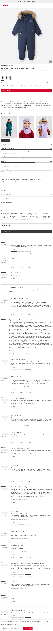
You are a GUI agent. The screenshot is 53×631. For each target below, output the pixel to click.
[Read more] (26, 219)
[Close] (51, 621)
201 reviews (49, 70)
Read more (4, 110)
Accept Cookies (28, 628)
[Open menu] (50, 5)
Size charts (49, 82)
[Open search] (44, 5)
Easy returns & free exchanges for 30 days (14, 97)
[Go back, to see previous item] (2, 34)
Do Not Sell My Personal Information (13, 628)
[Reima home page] (4, 5)
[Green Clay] (10, 78)
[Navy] (2, 78)
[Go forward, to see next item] (51, 34)
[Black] (6, 78)
